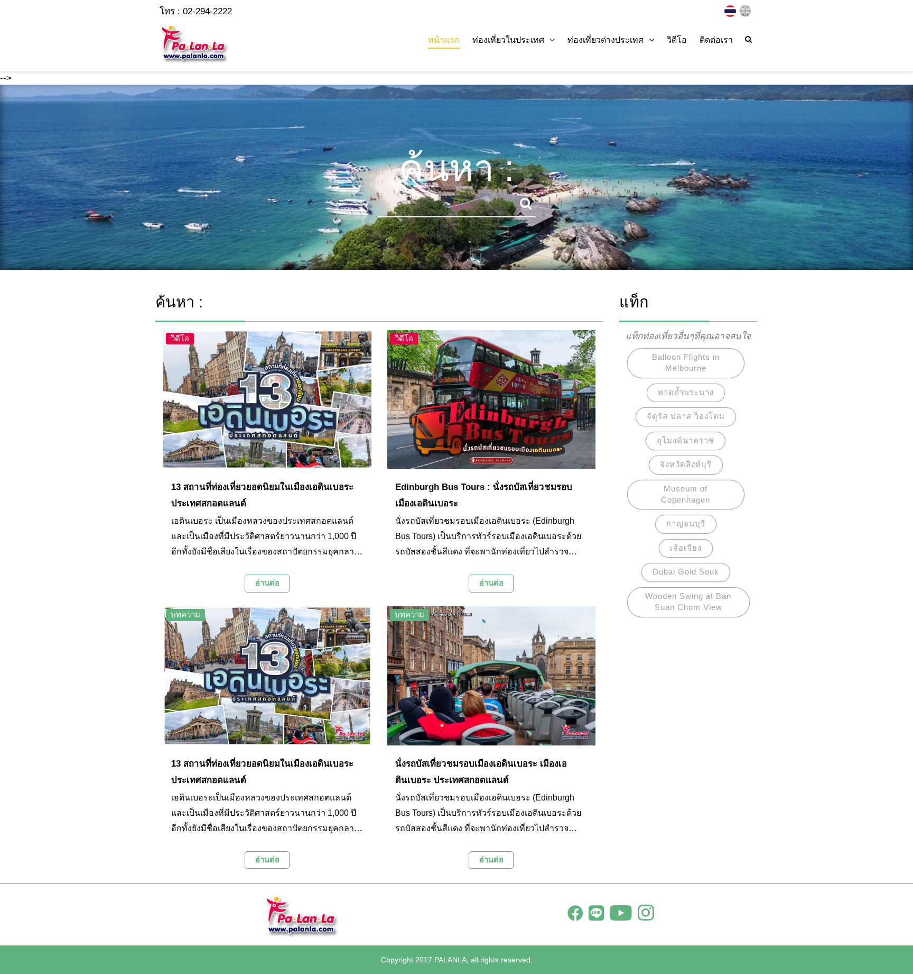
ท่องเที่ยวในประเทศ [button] (508, 39)
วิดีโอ (677, 39)
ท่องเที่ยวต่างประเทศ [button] (605, 39)
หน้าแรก (444, 39)
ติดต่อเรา (716, 39)
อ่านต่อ (267, 582)
